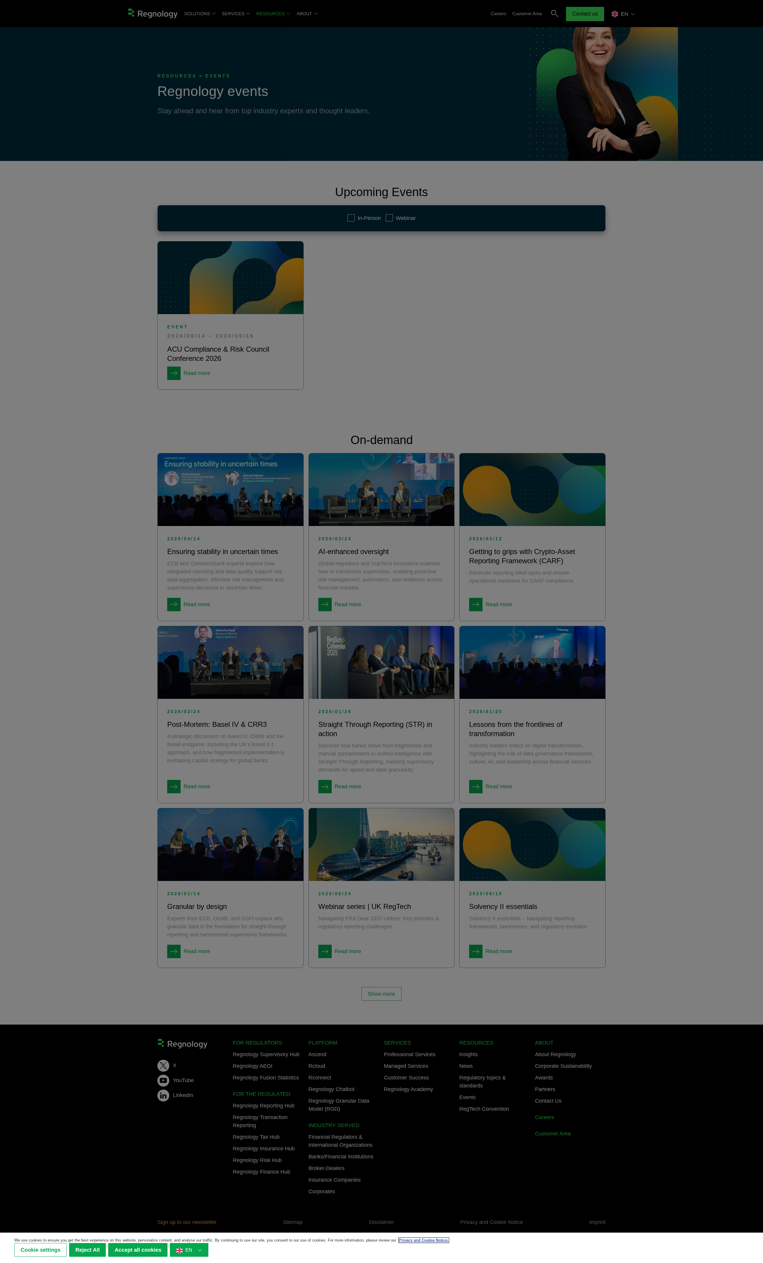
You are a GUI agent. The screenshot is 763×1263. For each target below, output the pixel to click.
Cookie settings (41, 1250)
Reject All (87, 1250)
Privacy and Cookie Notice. (424, 1240)
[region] (381, 1248)
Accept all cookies (137, 1250)
